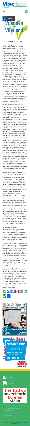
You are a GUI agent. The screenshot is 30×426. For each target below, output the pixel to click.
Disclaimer (8, 415)
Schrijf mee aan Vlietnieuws (13, 408)
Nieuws (10, 19)
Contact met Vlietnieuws (12, 406)
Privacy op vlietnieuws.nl (12, 413)
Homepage (9, 410)
